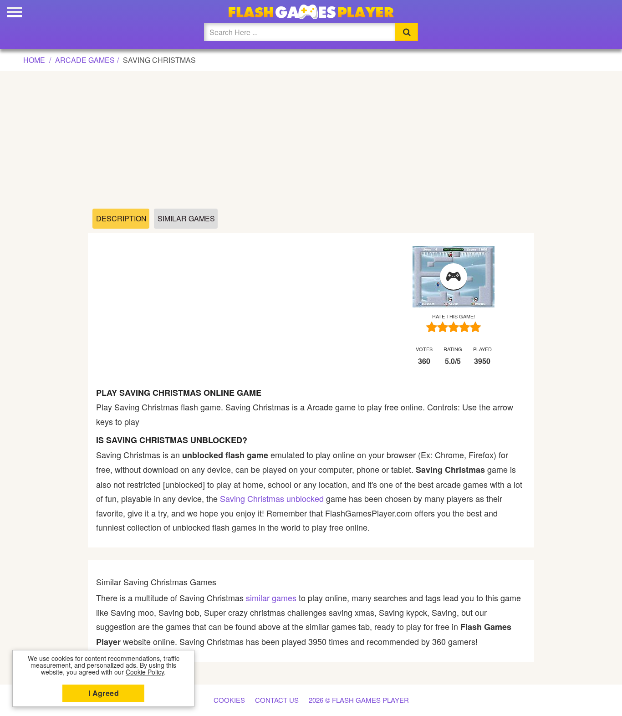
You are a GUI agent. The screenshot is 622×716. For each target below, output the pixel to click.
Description (121, 218)
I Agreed (103, 693)
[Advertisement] (311, 140)
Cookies (229, 700)
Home (34, 60)
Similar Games (186, 218)
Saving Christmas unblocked (272, 498)
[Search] (406, 32)
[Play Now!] (453, 277)
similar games (271, 597)
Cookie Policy (145, 671)
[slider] (453, 327)
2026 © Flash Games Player (359, 700)
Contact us (277, 700)
